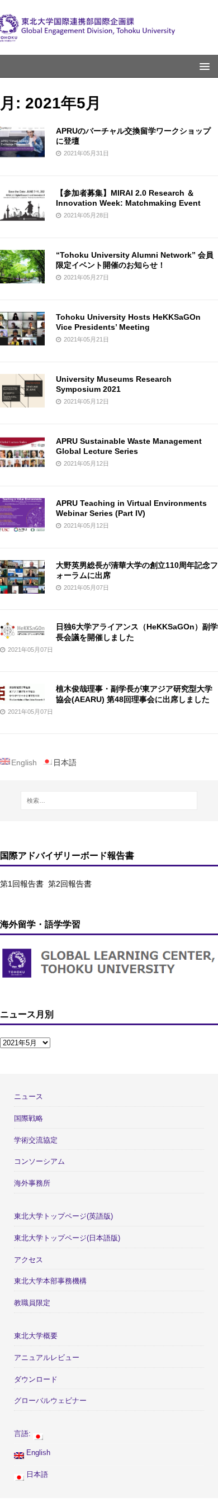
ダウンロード (36, 1379)
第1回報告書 (22, 883)
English (37, 1452)
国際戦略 (28, 1118)
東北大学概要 (36, 1336)
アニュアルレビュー (46, 1357)
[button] (202, 66)
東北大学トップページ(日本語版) (67, 1238)
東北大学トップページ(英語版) (63, 1216)
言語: (23, 1433)
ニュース (28, 1096)
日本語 (36, 1474)
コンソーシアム (39, 1161)
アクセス (28, 1259)
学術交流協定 (36, 1140)
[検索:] (109, 800)
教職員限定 (32, 1303)
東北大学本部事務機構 (50, 1281)
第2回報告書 (70, 883)
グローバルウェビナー (50, 1400)
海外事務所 (32, 1183)
